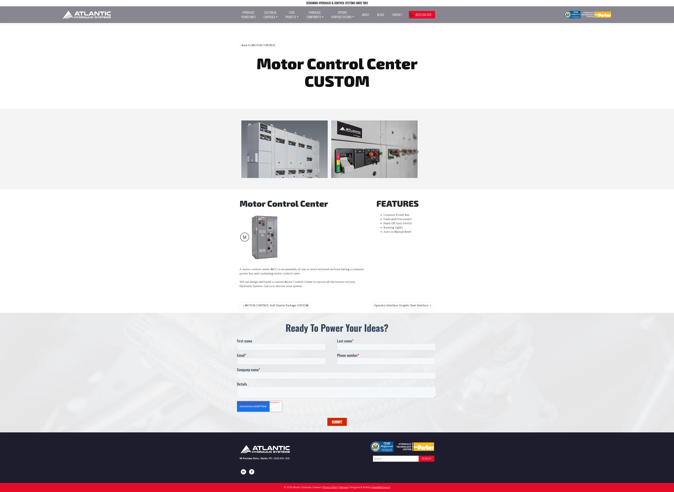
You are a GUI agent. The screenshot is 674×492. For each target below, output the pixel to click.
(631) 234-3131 (423, 14)
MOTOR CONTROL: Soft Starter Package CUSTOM (277, 305)
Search (426, 458)
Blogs (380, 14)
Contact (397, 14)
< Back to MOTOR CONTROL (257, 45)
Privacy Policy (330, 487)
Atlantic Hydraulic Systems (306, 487)
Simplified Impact (380, 487)
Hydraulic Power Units (248, 14)
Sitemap (343, 487)
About (365, 14)
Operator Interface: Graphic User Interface (401, 305)
